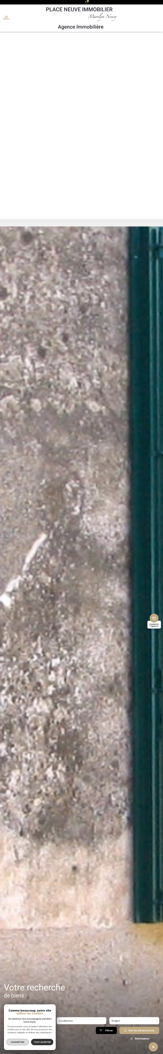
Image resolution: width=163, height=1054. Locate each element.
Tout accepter (42, 1042)
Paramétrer (17, 1042)
